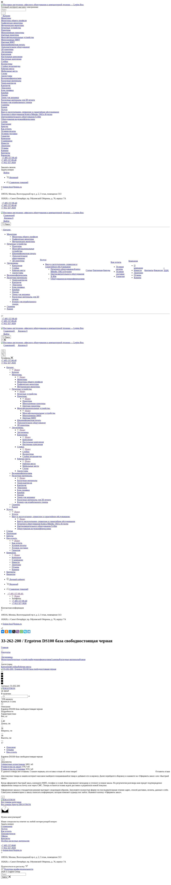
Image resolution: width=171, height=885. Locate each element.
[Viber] (17, 631)
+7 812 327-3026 (8, 848)
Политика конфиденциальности (18, 869)
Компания (16, 557)
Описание (11, 747)
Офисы (4, 836)
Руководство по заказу (11, 767)
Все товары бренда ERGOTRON (16, 804)
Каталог (15, 372)
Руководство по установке (13, 769)
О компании (6, 826)
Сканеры (55, 659)
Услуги (15, 514)
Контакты (5, 838)
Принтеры (27, 401)
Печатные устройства (27, 394)
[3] (85, 679)
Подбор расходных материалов (15, 841)
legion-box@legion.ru (12, 187)
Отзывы (10, 750)
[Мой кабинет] (2, 348)
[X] (13, 631)
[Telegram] (28, 631)
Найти (4, 877)
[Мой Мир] (10, 631)
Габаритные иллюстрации (13, 764)
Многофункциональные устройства (38, 413)
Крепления (27, 439)
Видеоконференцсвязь (41, 659)
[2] (85, 676)
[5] (85, 683)
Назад (17, 370)
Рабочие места (29, 463)
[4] (85, 681)
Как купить (17, 543)
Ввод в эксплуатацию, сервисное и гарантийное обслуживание (46, 521)
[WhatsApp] (21, 631)
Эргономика (22, 432)
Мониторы (22, 379)
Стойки (25, 451)
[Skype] (25, 631)
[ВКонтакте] (2, 631)
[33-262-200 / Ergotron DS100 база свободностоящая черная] (28, 669)
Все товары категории (11, 802)
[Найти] (3, 13)
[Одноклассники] (6, 631)
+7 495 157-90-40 (9, 158)
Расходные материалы (27, 480)
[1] (85, 674)
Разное (82, 659)
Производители (8, 833)
